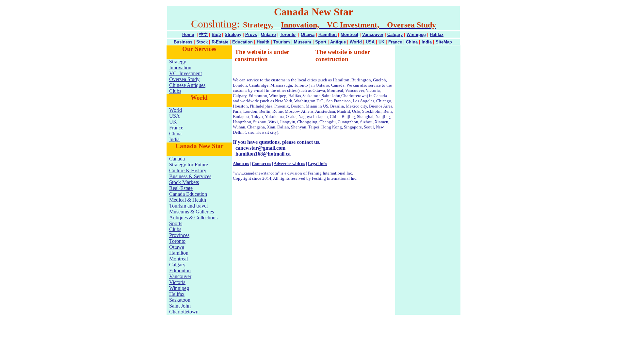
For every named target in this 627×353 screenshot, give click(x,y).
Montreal (349, 34)
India (427, 42)
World (356, 42)
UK (381, 42)
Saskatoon (179, 300)
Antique (338, 42)
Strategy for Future (188, 164)
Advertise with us (289, 163)
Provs (251, 34)
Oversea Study (184, 79)
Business (183, 42)
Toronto (288, 34)
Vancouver (372, 34)
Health (263, 42)
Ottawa (307, 34)
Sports (175, 223)
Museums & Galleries (191, 211)
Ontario (268, 34)
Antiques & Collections (193, 217)
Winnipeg (416, 34)
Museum (302, 42)
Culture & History (187, 170)
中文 (203, 34)
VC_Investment (185, 73)
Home (188, 34)
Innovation (180, 67)
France (395, 42)
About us (241, 163)
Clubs (175, 91)
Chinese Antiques (187, 85)
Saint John (180, 306)
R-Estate (220, 42)
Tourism (281, 42)
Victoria (177, 282)
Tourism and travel (188, 206)
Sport (320, 42)
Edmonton (180, 270)
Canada (177, 158)
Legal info (317, 163)
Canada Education (188, 194)
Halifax (436, 34)
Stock (202, 42)
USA (370, 42)
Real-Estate (181, 188)
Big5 (216, 34)
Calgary (395, 34)
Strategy (233, 34)
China (412, 42)
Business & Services (190, 176)
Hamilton (327, 34)
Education (242, 42)
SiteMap (444, 42)
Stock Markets (184, 182)
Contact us (261, 163)
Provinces (179, 235)
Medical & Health (187, 200)
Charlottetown (184, 311)
